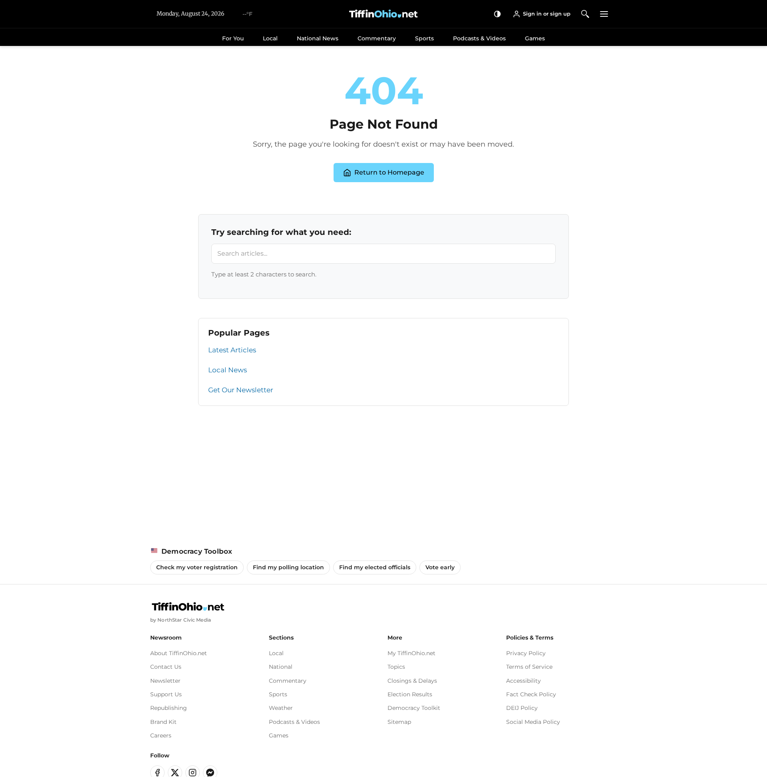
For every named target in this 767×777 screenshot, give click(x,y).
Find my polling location (288, 567)
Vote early (440, 567)
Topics (396, 666)
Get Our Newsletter (240, 390)
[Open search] (585, 14)
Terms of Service (529, 666)
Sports (424, 38)
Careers (160, 735)
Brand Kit (163, 721)
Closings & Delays (412, 680)
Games (535, 38)
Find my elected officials (374, 567)
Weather (281, 707)
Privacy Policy (526, 653)
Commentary (377, 38)
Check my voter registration (197, 567)
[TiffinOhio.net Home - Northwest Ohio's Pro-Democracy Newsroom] (383, 14)
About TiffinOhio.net (178, 653)
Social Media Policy (533, 721)
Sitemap (399, 721)
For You (233, 38)
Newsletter (165, 680)
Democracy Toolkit (413, 707)
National (280, 666)
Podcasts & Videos (479, 38)
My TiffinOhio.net (411, 653)
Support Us (166, 694)
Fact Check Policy (531, 694)
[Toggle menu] (604, 14)
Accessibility (523, 680)
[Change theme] (497, 13)
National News (317, 38)
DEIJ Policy (522, 707)
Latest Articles (232, 350)
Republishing (168, 707)
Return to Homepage (389, 172)
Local (270, 38)
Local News (227, 370)
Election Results (409, 694)
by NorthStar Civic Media (180, 620)
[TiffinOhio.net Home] (188, 607)
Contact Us (165, 666)
